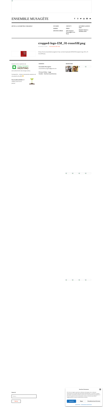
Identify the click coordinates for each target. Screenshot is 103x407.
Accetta (71, 401)
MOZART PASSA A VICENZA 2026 (83, 30)
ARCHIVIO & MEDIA (58, 30)
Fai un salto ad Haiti (17, 79)
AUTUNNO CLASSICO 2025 (84, 26)
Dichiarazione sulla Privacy (86, 404)
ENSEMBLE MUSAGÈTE (30, 19)
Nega (81, 401)
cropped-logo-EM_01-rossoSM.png (61, 43)
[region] (51, 6)
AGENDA (55, 28)
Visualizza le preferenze (94, 401)
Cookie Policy (77, 404)
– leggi (45, 72)
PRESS (68, 28)
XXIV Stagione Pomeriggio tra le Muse (70, 32)
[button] (100, 389)
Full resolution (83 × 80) (54, 46)
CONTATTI (68, 26)
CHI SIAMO (56, 26)
